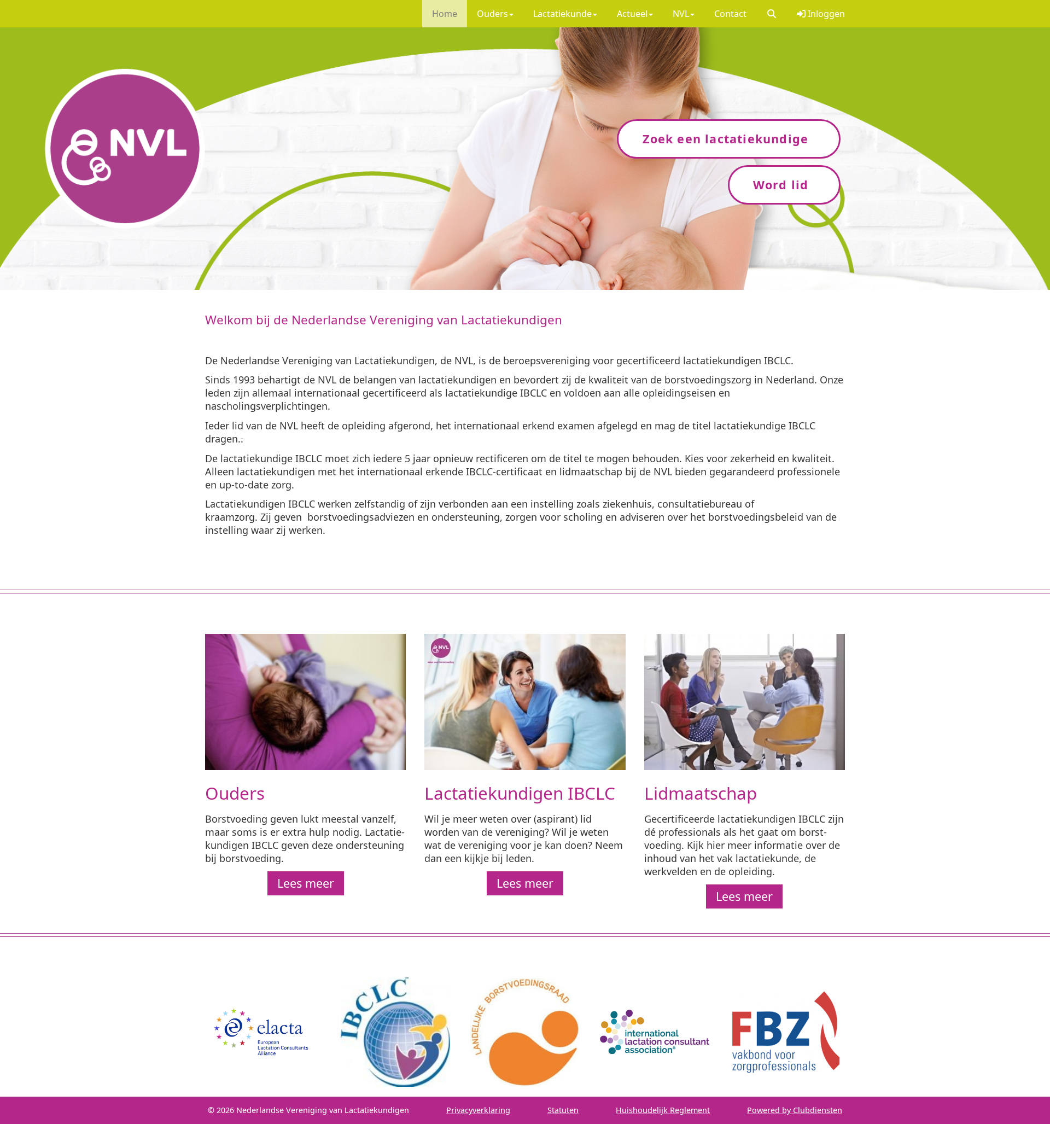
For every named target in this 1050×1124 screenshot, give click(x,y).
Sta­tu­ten (563, 1110)
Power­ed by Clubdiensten (794, 1110)
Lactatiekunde (562, 14)
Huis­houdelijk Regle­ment (663, 1110)
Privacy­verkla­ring (478, 1110)
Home (444, 14)
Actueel (632, 14)
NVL (681, 14)
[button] (771, 13)
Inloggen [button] (825, 14)
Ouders (492, 14)
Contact (730, 14)
